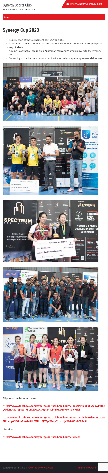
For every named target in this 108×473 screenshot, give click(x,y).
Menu (7, 17)
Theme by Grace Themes (91, 467)
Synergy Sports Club (17, 5)
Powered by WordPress (40, 467)
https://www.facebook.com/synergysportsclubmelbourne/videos (41, 437)
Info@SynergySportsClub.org (86, 3)
